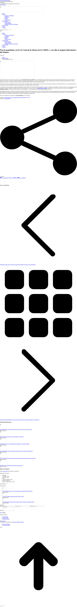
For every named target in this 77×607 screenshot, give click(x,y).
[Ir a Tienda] (38, 604)
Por (20, 97)
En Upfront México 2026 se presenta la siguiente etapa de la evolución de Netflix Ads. (16, 451)
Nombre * (2, 506)
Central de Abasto (7, 98)
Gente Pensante (14, 97)
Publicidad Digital (5, 518)
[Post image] (3, 428)
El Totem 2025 (5, 516)
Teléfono (31, 506)
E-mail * (16, 506)
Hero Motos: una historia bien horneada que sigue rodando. (11, 465)
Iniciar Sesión (5, 471)
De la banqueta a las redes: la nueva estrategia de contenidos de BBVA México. (17, 491)
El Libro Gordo (5, 517)
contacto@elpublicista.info (5, 0)
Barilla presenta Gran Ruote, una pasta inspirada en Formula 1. (12, 436)
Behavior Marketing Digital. (18, 522)
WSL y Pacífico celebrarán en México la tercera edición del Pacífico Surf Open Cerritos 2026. (18, 458)
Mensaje (1, 510)
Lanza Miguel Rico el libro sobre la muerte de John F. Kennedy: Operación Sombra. (16, 429)
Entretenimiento (8, 97)
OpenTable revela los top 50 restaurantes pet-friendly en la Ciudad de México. (15, 443)
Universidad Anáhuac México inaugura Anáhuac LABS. (13, 496)
